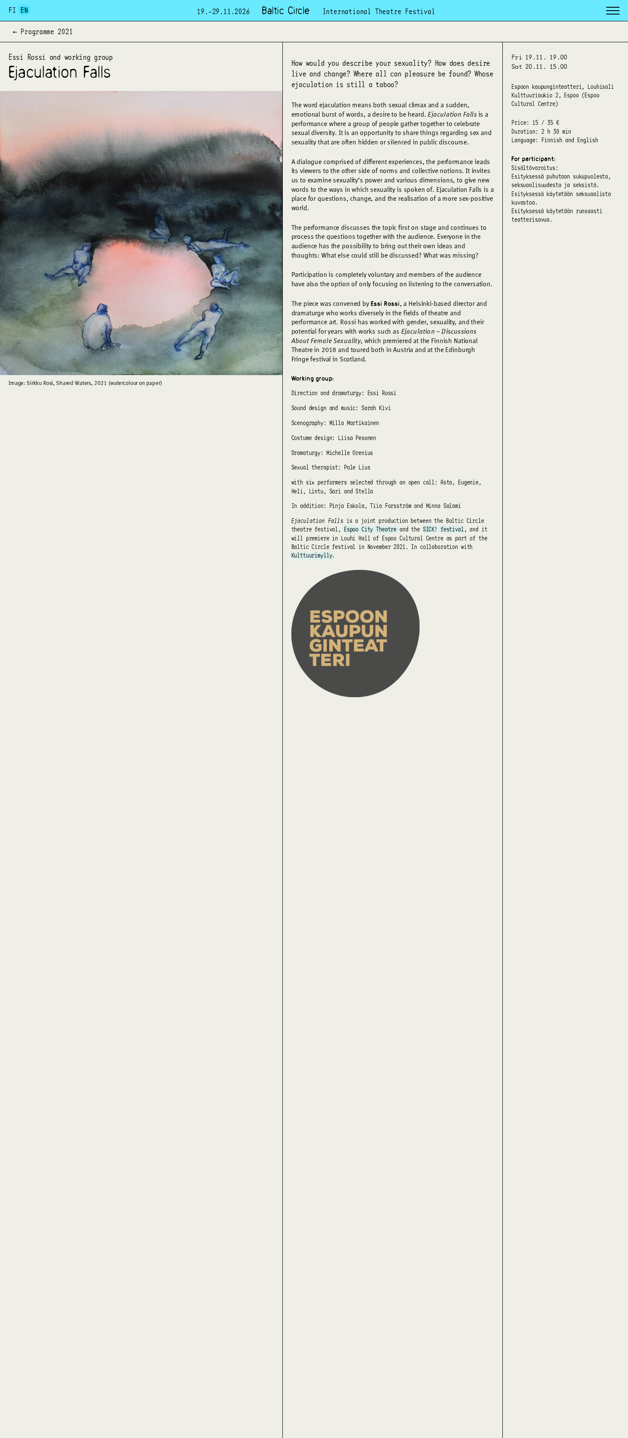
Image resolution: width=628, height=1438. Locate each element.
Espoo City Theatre (370, 529)
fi (12, 10)
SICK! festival (443, 529)
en (24, 10)
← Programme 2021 (43, 31)
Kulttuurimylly (311, 555)
